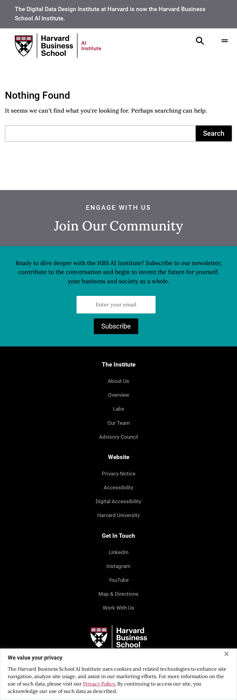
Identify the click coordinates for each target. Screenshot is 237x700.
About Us (118, 381)
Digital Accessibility (118, 501)
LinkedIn (118, 552)
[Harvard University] (118, 637)
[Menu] (224, 40)
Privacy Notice (118, 474)
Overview (118, 395)
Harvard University (118, 515)
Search (213, 133)
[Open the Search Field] (200, 41)
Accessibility (118, 488)
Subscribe (116, 326)
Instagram (118, 566)
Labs (118, 409)
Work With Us (118, 608)
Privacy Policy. (99, 684)
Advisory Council (118, 437)
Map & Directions (118, 594)
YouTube (119, 580)
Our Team (118, 423)
